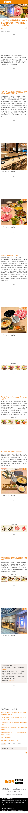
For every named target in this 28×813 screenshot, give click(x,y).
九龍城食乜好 (11, 743)
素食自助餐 (20, 810)
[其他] (26, 29)
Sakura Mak (3, 31)
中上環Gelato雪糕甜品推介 (11, 802)
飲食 (2, 28)
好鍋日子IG (12, 680)
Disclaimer (10, 791)
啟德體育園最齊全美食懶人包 (9, 800)
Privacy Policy (17, 791)
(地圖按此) (4, 669)
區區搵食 (20, 743)
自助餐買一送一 (5, 810)
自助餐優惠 (13, 810)
